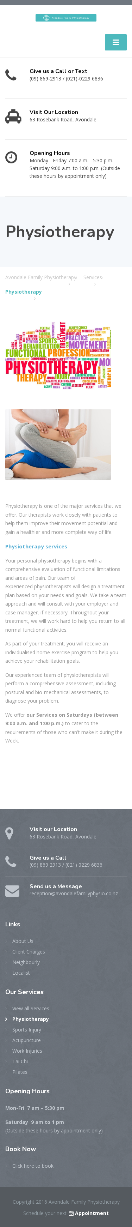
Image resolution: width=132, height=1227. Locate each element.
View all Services (30, 1008)
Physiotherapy (30, 1019)
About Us (22, 941)
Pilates (19, 1072)
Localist (21, 972)
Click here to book (33, 1165)
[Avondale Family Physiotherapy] (66, 15)
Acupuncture (26, 1040)
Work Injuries (27, 1050)
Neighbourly (26, 962)
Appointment (92, 1213)
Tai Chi (20, 1061)
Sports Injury (26, 1029)
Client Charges (28, 951)
